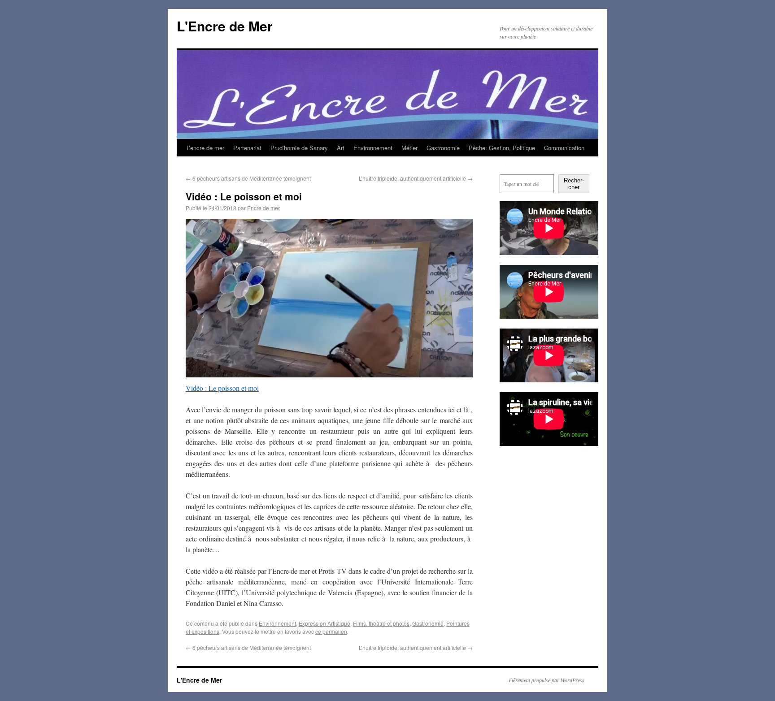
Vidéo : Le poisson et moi (222, 388)
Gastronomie (443, 147)
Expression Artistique (324, 623)
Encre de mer (263, 208)
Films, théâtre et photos (381, 623)
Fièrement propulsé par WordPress (546, 680)
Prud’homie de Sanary (299, 147)
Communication (564, 147)
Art (340, 147)
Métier (409, 147)
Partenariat (247, 147)
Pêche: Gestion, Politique (502, 147)
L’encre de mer (205, 147)
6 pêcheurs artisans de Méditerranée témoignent (248, 178)
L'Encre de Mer (225, 25)
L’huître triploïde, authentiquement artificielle (416, 178)
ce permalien (331, 631)
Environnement (372, 147)
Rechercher (574, 183)
